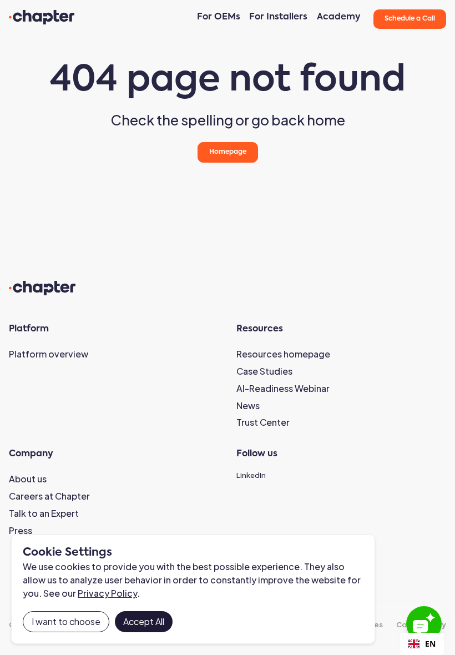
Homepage (227, 152)
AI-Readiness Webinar (283, 388)
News (248, 405)
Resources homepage (283, 354)
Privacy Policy (107, 593)
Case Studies (264, 371)
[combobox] (422, 644)
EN (430, 644)
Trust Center (263, 422)
